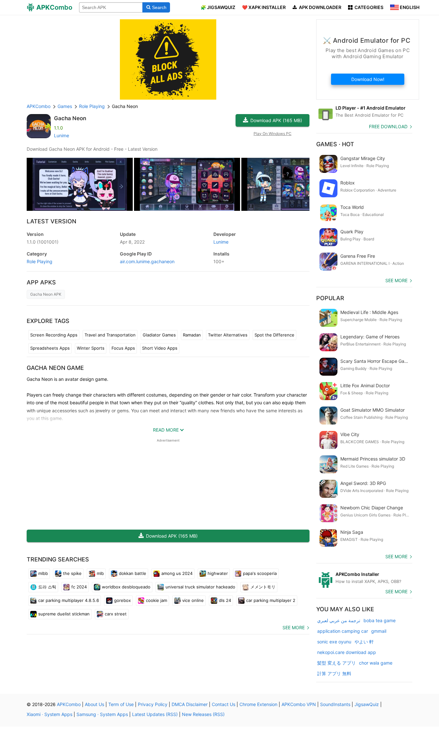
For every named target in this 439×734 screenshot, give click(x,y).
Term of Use (121, 704)
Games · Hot (335, 144)
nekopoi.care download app (346, 652)
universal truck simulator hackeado (200, 586)
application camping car (342, 631)
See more (293, 627)
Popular (330, 298)
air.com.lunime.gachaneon (147, 261)
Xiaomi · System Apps (49, 714)
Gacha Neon (70, 118)
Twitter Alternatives (227, 334)
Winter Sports (90, 348)
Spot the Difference (274, 334)
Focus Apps (123, 348)
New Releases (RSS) (203, 714)
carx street (116, 613)
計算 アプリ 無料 (334, 673)
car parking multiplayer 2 (270, 600)
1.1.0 (42, 242)
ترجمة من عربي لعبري (338, 620)
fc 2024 (79, 586)
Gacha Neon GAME (55, 367)
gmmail (378, 631)
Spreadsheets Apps (50, 348)
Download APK (276, 120)
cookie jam (156, 600)
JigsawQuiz (366, 704)
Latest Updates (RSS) (155, 714)
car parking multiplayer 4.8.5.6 (68, 600)
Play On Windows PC (272, 133)
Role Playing (39, 261)
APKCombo (38, 106)
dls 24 (225, 600)
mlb (100, 573)
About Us (94, 704)
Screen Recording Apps (53, 334)
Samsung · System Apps (102, 714)
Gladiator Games (159, 334)
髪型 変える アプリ (336, 663)
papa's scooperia (260, 573)
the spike (72, 573)
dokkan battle (132, 573)
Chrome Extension (258, 704)
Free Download (388, 126)
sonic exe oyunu (334, 641)
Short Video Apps (159, 348)
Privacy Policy (152, 704)
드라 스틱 (47, 586)
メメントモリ (262, 586)
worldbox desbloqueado (126, 586)
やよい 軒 (364, 641)
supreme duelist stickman (64, 613)
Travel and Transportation (110, 334)
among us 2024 (177, 573)
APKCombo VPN (299, 704)
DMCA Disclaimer (190, 704)
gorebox (122, 600)
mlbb (43, 573)
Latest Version (51, 221)
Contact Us (223, 704)
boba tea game (379, 620)
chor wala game (375, 663)
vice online (193, 600)
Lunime (61, 135)
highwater (218, 573)
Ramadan (192, 334)
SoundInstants (335, 704)
